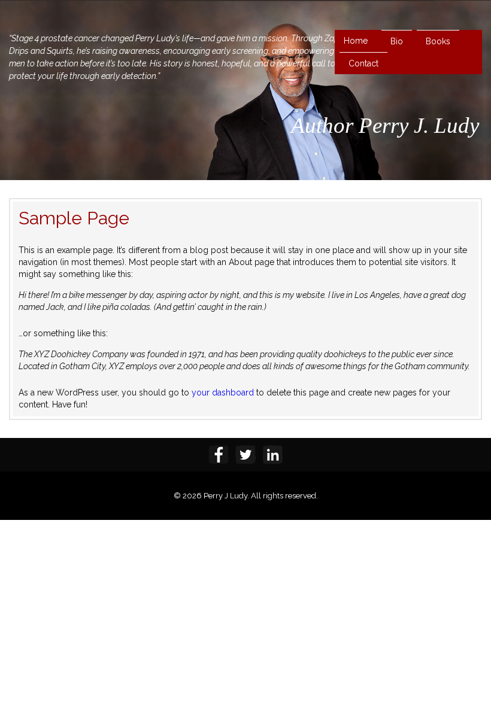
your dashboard (223, 392)
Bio (396, 41)
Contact (363, 63)
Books (438, 41)
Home (356, 40)
